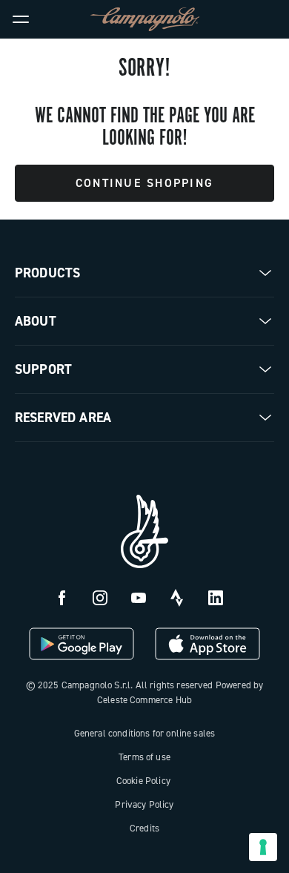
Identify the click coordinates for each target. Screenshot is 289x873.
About (35, 321)
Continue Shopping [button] (144, 183)
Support (43, 369)
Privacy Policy (144, 804)
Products (47, 273)
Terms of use (144, 757)
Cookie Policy (143, 780)
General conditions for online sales (145, 733)
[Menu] (21, 19)
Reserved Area (63, 417)
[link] (268, 19)
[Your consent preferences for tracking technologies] (263, 847)
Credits (144, 828)
